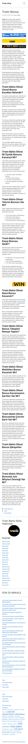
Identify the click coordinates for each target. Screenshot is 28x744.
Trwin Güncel (18, 729)
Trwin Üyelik (5, 687)
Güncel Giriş (21, 717)
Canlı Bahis (22, 709)
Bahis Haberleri (11, 709)
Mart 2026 (5, 550)
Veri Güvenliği (13, 732)
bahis (6, 485)
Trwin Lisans (4, 730)
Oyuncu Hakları (20, 721)
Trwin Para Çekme (7, 673)
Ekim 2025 (5, 562)
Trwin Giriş (6, 3)
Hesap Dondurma (16, 719)
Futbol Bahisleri (11, 717)
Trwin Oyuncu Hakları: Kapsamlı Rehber (13, 616)
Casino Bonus (20, 714)
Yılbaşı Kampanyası (5, 734)
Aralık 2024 (5, 575)
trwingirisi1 (5, 707)
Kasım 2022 (5, 585)
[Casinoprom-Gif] (14, 37)
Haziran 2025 (5, 571)
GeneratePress (21, 741)
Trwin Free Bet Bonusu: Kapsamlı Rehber (13, 650)
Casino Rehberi (17, 716)
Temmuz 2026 (6, 543)
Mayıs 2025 (5, 573)
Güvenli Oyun (10, 719)
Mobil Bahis (4, 721)
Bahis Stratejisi (16, 709)
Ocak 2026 (5, 555)
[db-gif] (14, 48)
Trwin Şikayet (7, 513)
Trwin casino (16, 726)
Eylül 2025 (5, 564)
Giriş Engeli (16, 717)
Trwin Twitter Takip (17, 730)
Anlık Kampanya (5, 709)
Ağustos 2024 (6, 578)
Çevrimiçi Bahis (12, 734)
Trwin (5, 511)
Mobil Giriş (8, 721)
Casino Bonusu (4, 716)
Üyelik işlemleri (21, 301)
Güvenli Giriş (4, 719)
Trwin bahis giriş (8, 509)
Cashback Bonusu (8, 714)
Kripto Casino (22, 719)
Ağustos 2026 (6, 541)
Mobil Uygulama (14, 721)
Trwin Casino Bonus (5, 729)
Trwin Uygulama (6, 732)
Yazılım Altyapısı (19, 732)
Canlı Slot (11, 712)
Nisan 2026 (5, 548)
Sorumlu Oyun (10, 723)
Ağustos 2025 (6, 566)
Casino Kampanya (11, 716)
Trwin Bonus (5, 726)
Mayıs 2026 (5, 546)
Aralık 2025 (5, 557)
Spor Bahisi (15, 723)
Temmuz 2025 (6, 569)
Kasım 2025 (5, 559)
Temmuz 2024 (6, 580)
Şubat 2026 (5, 553)
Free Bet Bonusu (5, 717)
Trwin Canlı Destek (7, 682)
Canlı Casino (4, 711)
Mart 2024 (5, 582)
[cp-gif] (14, 42)
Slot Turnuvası (4, 723)
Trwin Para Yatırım (10, 730)
